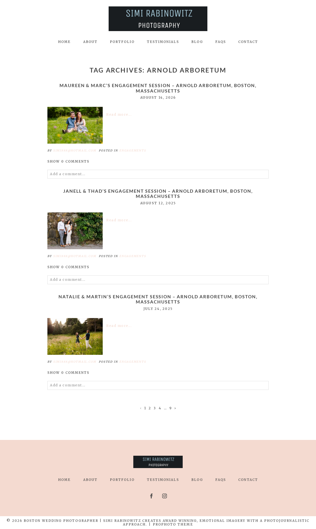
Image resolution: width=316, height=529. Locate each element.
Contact (248, 42)
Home (64, 42)
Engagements (132, 150)
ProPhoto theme (173, 524)
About (90, 42)
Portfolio (122, 42)
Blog (197, 42)
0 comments (68, 161)
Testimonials (163, 42)
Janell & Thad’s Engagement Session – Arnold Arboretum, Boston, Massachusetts (158, 194)
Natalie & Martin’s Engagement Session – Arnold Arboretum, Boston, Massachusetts (158, 299)
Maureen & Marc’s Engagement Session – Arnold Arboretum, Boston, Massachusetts (158, 88)
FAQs (220, 42)
